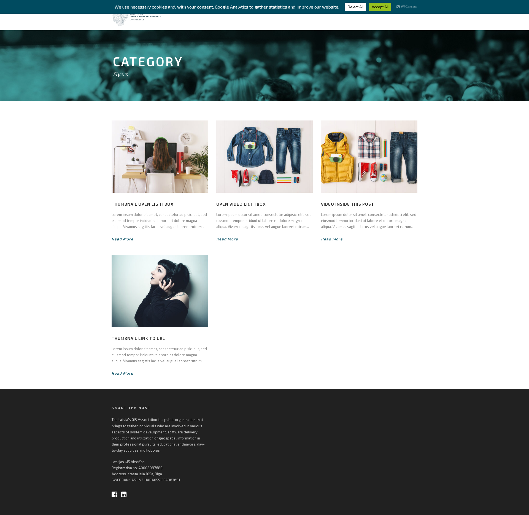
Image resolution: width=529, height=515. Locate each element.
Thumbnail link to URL (138, 338)
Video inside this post (347, 204)
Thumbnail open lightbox (143, 204)
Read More (122, 239)
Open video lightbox (241, 204)
